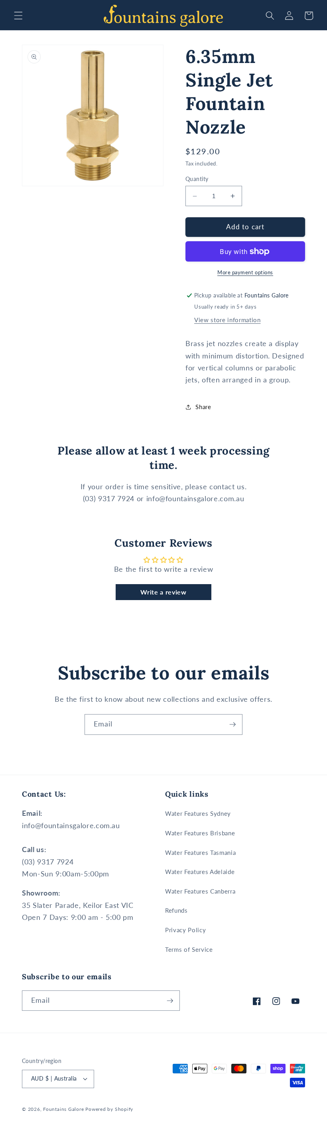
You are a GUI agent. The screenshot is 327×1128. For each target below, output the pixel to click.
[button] (18, 15)
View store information (227, 319)
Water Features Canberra (200, 891)
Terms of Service (189, 949)
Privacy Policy (185, 929)
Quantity (197, 178)
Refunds (176, 910)
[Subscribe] (232, 724)
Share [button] (203, 406)
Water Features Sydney (198, 813)
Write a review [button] (163, 592)
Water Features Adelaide (199, 871)
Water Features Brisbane (200, 833)
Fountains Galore (63, 1109)
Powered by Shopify (109, 1109)
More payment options (245, 272)
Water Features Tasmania (200, 852)
